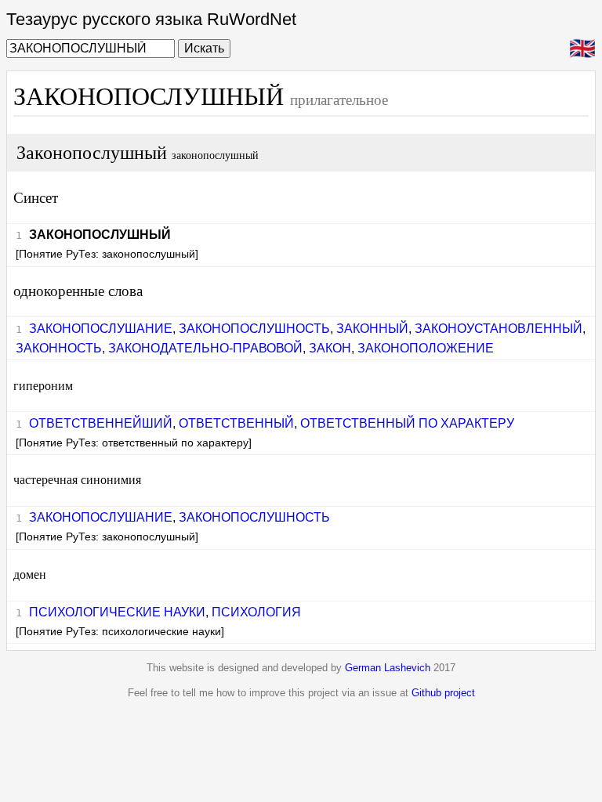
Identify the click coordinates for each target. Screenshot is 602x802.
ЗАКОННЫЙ (372, 328)
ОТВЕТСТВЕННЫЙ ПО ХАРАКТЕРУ (407, 423)
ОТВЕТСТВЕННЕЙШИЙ (100, 423)
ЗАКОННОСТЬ (59, 348)
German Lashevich (387, 668)
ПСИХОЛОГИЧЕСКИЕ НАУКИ (117, 612)
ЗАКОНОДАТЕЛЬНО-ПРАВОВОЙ (205, 348)
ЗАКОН (330, 348)
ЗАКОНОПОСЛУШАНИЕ (100, 328)
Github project (443, 693)
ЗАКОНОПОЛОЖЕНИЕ (425, 348)
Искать (204, 48)
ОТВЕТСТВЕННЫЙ (236, 423)
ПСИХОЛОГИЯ (256, 612)
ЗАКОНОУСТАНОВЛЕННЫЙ (498, 328)
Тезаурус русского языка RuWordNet (151, 19)
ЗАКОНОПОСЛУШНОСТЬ (254, 328)
